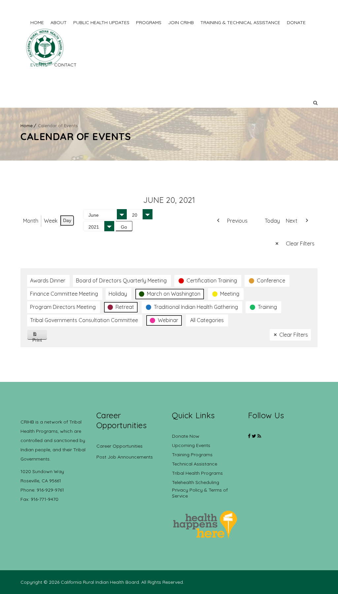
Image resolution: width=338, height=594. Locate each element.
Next (291, 220)
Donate (296, 22)
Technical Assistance (194, 464)
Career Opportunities (119, 446)
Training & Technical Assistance (240, 22)
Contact (65, 65)
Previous (237, 220)
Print (39, 338)
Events (39, 65)
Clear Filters (300, 243)
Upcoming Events (191, 445)
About (59, 22)
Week (50, 220)
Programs (148, 22)
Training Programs (192, 455)
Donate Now (185, 436)
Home (37, 22)
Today (272, 220)
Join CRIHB (181, 22)
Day (67, 220)
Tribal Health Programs (197, 473)
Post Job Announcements (124, 457)
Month (30, 220)
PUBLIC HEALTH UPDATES (101, 22)
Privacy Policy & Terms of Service (200, 493)
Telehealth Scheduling (195, 482)
